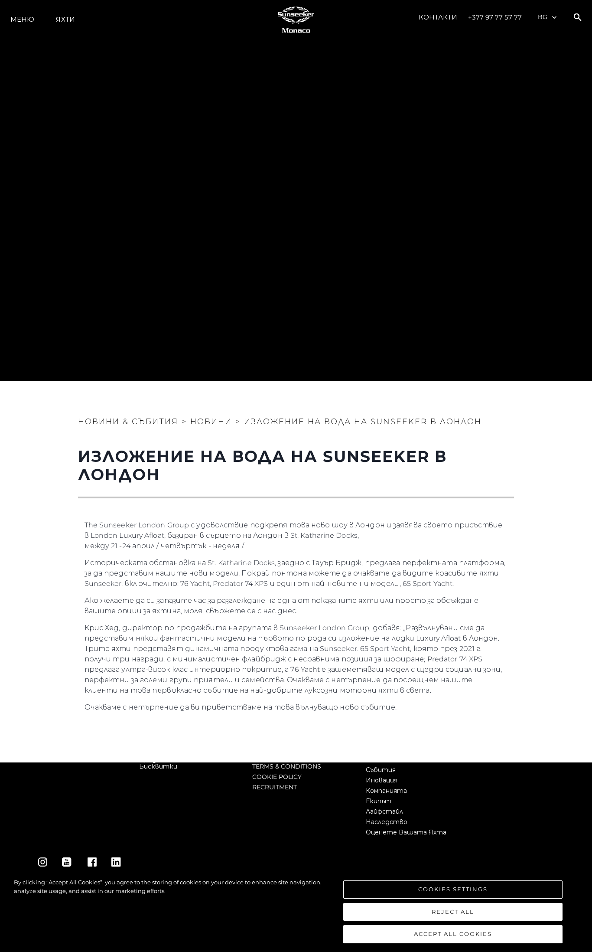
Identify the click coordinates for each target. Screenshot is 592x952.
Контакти (438, 17)
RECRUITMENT (274, 787)
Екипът (378, 801)
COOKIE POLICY (277, 777)
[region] (296, 911)
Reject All (453, 911)
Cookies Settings (453, 889)
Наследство (386, 822)
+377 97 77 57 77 (495, 17)
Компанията (386, 791)
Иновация (381, 780)
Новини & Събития (128, 421)
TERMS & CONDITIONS (286, 766)
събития (381, 770)
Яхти (65, 19)
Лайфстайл (384, 811)
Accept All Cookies (453, 933)
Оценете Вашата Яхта (406, 832)
